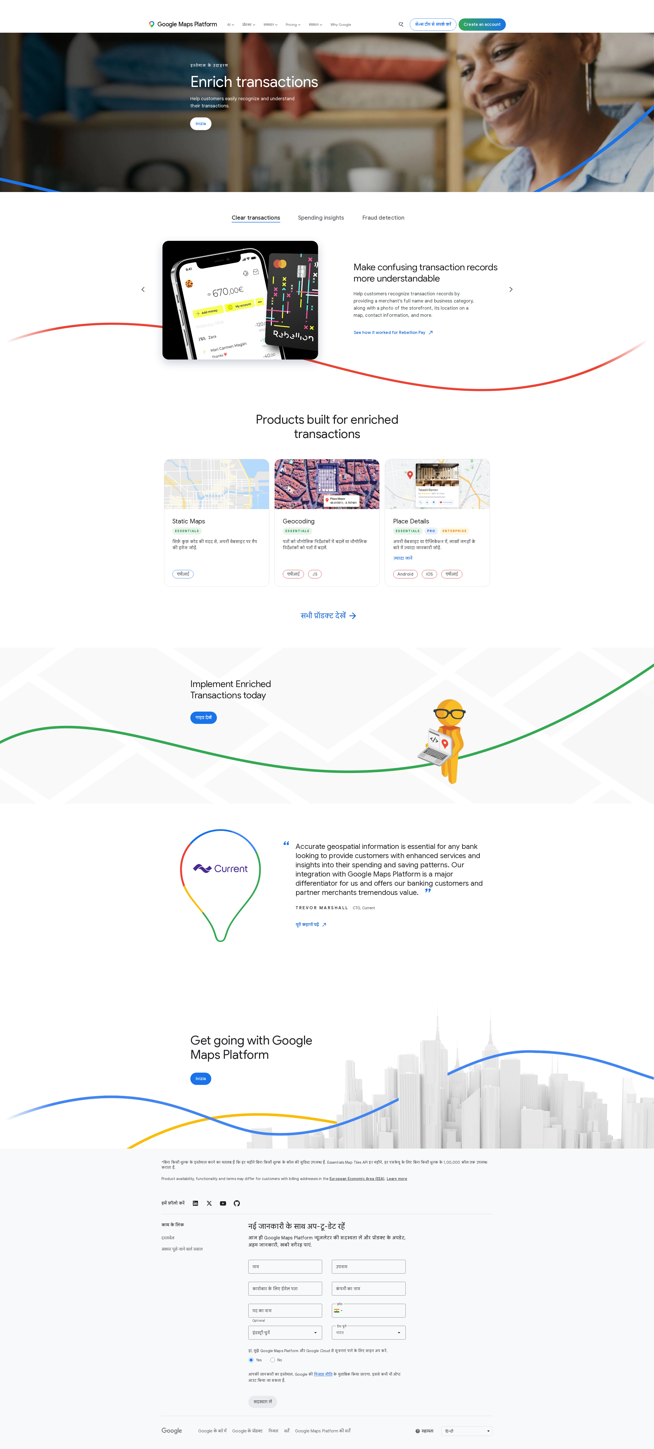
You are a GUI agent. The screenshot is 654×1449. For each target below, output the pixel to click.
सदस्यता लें (263, 1402)
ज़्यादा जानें (403, 558)
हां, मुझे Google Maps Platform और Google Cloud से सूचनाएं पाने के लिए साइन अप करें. (318, 1351)
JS (314, 574)
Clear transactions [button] (256, 217)
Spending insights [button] (321, 217)
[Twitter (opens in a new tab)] (209, 1203)
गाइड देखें (206, 719)
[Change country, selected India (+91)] (338, 1310)
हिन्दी (449, 1431)
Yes (259, 1360)
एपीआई (183, 574)
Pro (431, 531)
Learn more (397, 1178)
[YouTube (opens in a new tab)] (223, 1203)
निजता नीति (323, 1374)
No (279, 1360)
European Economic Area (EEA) (357, 1178)
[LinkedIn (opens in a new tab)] (195, 1203)
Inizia (201, 123)
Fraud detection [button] (383, 217)
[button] (143, 289)
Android (405, 574)
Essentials (187, 531)
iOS (429, 574)
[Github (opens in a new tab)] (237, 1203)
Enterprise (454, 531)
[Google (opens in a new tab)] (172, 1431)
